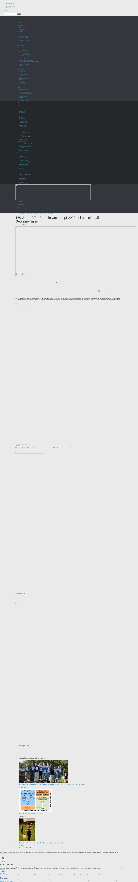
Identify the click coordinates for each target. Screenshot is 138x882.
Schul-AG (21, 65)
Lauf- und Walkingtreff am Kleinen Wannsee (28, 61)
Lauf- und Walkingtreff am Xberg (26, 60)
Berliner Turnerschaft (23, 89)
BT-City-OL (21, 47)
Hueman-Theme (35, 850)
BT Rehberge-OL (23, 74)
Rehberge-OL (22, 51)
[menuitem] (71, 14)
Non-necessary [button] (3, 876)
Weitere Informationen (11, 853)
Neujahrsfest (22, 82)
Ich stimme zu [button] (3, 853)
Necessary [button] (2, 869)
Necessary (4, 871)
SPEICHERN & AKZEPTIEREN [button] (6, 881)
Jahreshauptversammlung (24, 83)
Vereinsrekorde (22, 41)
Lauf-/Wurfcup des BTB (24, 40)
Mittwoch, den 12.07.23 (35, 282)
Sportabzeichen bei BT (24, 66)
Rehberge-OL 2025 (27, 53)
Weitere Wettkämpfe (23, 80)
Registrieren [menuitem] (6, 11)
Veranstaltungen (20, 69)
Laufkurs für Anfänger (24, 64)
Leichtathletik (20, 31)
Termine (21, 79)
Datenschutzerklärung (24, 100)
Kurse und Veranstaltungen (25, 63)
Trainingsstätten (22, 29)
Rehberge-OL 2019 (27, 54)
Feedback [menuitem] (10, 8)
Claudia (19, 224)
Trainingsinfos (20, 25)
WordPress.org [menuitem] (11, 3)
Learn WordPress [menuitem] (11, 6)
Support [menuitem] (9, 7)
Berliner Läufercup (23, 36)
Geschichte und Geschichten (25, 93)
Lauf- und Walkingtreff (21, 58)
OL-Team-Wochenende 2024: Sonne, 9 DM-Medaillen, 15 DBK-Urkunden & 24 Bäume (51, 785)
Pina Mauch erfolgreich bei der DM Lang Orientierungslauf (41, 843)
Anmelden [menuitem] (6, 10)
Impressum (21, 98)
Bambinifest (21, 85)
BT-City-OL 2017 (26, 50)
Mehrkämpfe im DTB (23, 37)
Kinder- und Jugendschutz (25, 90)
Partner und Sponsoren (24, 92)
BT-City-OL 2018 (26, 49)
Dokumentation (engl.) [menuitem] (12, 4)
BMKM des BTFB (23, 39)
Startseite (19, 19)
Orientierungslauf (20, 45)
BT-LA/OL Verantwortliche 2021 (31, 814)
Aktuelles (19, 22)
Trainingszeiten (22, 27)
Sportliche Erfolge (23, 43)
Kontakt (21, 97)
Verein (18, 87)
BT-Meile (21, 33)
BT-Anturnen (22, 35)
